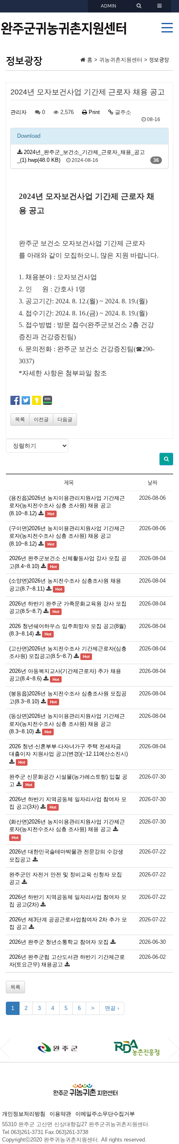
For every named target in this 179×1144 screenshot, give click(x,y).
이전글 (41, 419)
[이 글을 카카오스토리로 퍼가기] (36, 400)
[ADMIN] (140, 6)
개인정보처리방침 (23, 1114)
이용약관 (60, 1114)
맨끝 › (112, 1008)
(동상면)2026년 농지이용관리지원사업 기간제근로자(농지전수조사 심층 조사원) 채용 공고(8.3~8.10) (67, 724)
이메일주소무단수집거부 (105, 1114)
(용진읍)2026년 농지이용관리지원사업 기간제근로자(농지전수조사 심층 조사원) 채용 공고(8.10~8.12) (67, 505)
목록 (20, 419)
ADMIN (108, 6)
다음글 (64, 419)
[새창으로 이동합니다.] (45, 1048)
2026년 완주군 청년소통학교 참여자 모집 (59, 942)
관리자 (18, 112)
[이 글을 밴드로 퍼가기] (47, 400)
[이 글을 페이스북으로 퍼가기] (15, 400)
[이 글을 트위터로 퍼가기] (25, 400)
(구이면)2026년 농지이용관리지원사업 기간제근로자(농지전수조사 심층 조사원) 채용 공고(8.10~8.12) (67, 536)
